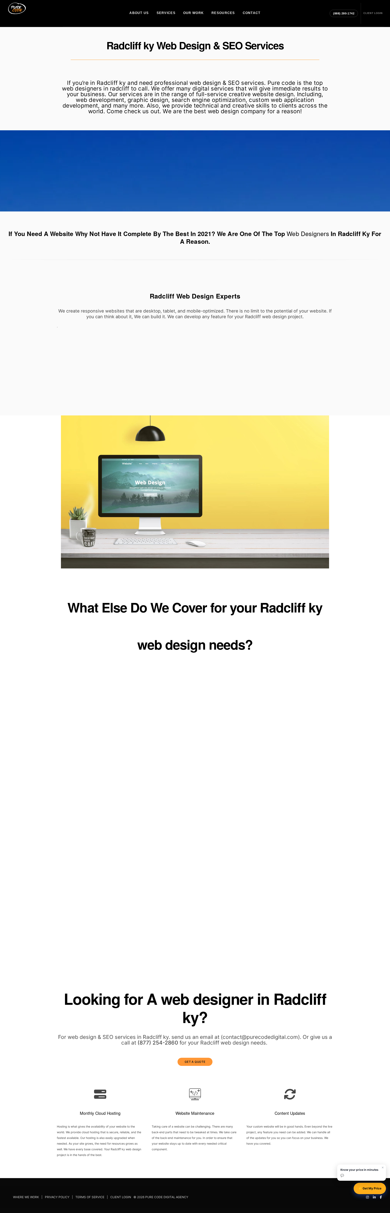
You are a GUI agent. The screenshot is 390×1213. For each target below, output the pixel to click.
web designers (308, 233)
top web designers (69, 913)
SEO (108, 1037)
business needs (89, 767)
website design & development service (98, 790)
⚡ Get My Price (369, 1188)
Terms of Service (89, 1197)
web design (223, 111)
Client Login (120, 1197)
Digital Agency (308, 779)
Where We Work (26, 1197)
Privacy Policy (57, 1197)
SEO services (188, 919)
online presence (225, 926)
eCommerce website (282, 725)
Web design (175, 691)
